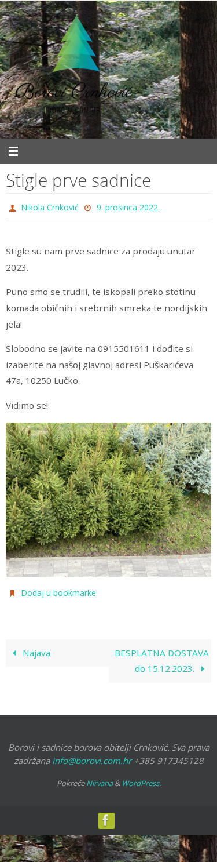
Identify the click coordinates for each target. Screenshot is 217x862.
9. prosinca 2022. (128, 206)
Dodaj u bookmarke (58, 589)
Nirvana (99, 778)
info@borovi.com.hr (91, 755)
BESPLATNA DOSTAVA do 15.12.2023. (162, 656)
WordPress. (141, 778)
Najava (35, 647)
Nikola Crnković (50, 206)
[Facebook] (105, 815)
